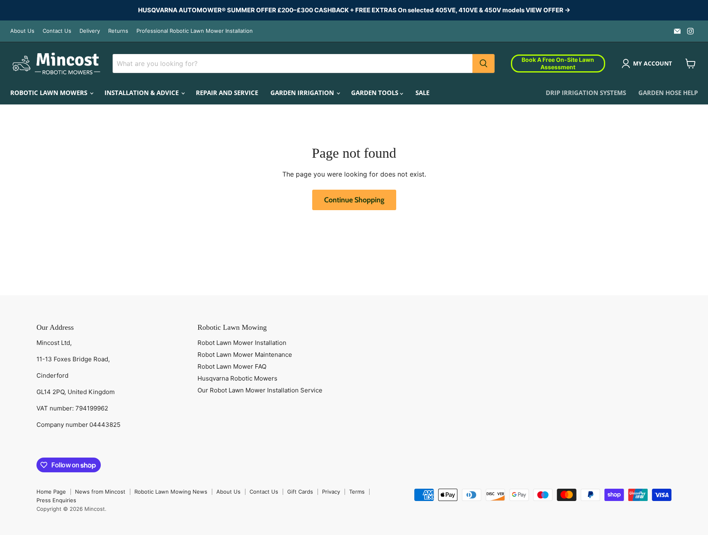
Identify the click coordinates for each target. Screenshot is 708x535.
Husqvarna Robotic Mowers (237, 378)
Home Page (51, 491)
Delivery (89, 31)
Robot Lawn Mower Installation (241, 343)
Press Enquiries (56, 500)
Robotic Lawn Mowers (49, 92)
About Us (22, 31)
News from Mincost (100, 491)
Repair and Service (227, 92)
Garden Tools (375, 92)
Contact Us (57, 31)
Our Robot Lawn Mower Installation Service (259, 390)
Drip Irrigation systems (586, 92)
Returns (118, 31)
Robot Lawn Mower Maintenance (244, 354)
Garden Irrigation (303, 92)
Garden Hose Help (668, 92)
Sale (422, 92)
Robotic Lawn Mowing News (170, 491)
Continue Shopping (354, 199)
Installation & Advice (142, 92)
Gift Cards (300, 491)
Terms (357, 491)
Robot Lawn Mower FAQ (231, 366)
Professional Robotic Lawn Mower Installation (194, 31)
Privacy (331, 491)
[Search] (483, 63)
